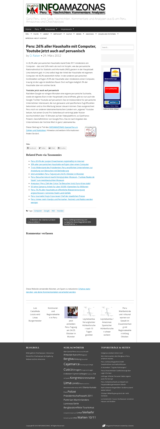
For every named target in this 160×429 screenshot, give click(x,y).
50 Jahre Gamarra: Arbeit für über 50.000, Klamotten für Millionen (59, 186)
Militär (77, 388)
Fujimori (76, 374)
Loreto (76, 383)
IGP (65, 378)
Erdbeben (68, 374)
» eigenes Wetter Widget (111, 106)
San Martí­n (75, 399)
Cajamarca (72, 364)
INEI (53, 211)
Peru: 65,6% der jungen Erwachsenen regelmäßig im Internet (57, 161)
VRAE (75, 418)
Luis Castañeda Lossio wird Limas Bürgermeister (35, 314)
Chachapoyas (84, 365)
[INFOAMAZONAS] (66, 8)
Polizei (72, 391)
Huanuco (90, 374)
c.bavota (131, 426)
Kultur (69, 34)
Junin (68, 378)
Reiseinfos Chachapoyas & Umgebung (39, 356)
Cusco (68, 369)
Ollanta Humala (89, 387)
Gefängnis (83, 374)
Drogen (77, 369)
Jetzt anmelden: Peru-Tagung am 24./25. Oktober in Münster (57, 174)
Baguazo (84, 355)
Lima (67, 383)
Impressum (66, 29)
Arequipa (68, 354)
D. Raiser (35, 55)
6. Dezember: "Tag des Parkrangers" (114, 367)
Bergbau (69, 359)
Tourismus (88, 407)
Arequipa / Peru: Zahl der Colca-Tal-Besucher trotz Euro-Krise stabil (60, 183)
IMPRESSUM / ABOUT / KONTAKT (36, 38)
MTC (80, 388)
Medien (78, 34)
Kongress (76, 378)
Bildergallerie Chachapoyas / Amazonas (40, 353)
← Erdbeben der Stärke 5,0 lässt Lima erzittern (41, 221)
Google (47, 211)
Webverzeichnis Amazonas (35, 359)
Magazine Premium (113, 426)
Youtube (60, 211)
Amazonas (50, 29)
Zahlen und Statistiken (107, 34)
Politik (36, 34)
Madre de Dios (84, 384)
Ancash (85, 352)
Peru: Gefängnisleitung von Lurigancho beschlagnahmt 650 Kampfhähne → (77, 222)
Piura (65, 392)
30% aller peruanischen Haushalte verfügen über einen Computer (60, 164)
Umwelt (46, 34)
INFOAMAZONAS (44, 426)
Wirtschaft (57, 34)
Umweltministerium (70, 413)
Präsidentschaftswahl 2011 (78, 395)
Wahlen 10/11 (87, 417)
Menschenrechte (69, 388)
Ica (94, 373)
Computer (38, 211)
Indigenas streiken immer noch (112, 353)
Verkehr (88, 412)
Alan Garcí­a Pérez (70, 352)
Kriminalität (88, 377)
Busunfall (85, 359)
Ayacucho (77, 354)
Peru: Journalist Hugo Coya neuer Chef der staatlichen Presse (58, 196)
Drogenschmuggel (87, 370)
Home (28, 29)
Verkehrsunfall (68, 418)
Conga (91, 365)
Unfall (79, 412)
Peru (37, 29)
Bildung (78, 359)
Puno (66, 399)
